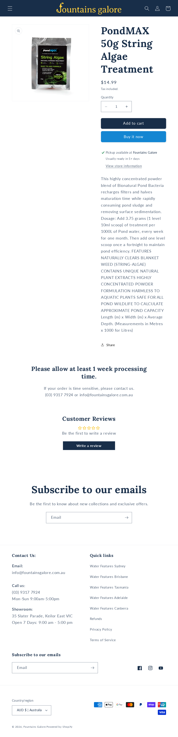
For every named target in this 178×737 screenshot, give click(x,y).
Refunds (96, 619)
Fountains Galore (34, 726)
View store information (124, 166)
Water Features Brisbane (109, 577)
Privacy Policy (101, 629)
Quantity (107, 97)
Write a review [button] (88, 446)
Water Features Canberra (109, 608)
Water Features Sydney (108, 566)
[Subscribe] (126, 517)
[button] (10, 8)
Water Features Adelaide (109, 598)
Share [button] (110, 345)
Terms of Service (103, 640)
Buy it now (133, 137)
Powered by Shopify (59, 726)
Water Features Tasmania (109, 587)
